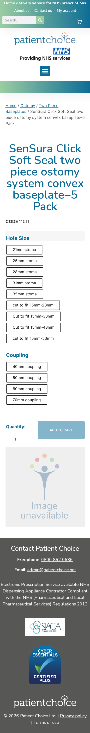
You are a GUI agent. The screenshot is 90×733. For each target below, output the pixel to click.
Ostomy (27, 105)
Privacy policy (73, 716)
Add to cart (61, 430)
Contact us (43, 10)
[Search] (40, 20)
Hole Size (18, 238)
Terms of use (46, 722)
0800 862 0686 (57, 560)
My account (66, 10)
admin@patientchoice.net (51, 570)
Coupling (17, 355)
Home (11, 105)
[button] (45, 71)
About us (22, 10)
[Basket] (79, 22)
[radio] (24, 249)
